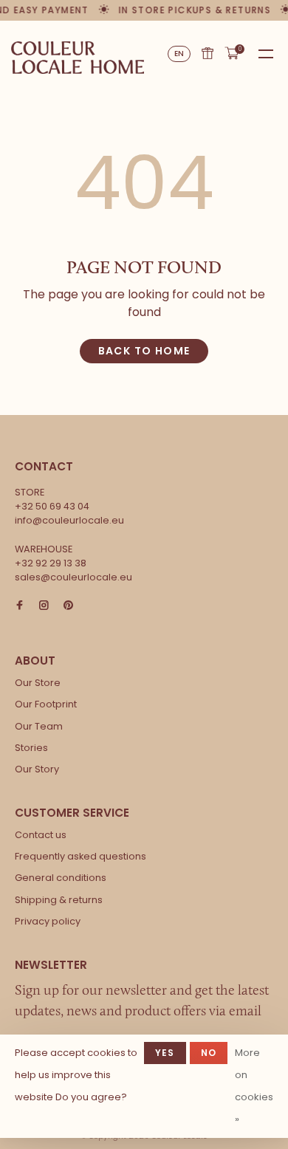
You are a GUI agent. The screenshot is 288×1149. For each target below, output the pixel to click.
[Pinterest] (68, 606)
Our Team (39, 726)
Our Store (38, 682)
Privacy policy (47, 921)
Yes (165, 1052)
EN (179, 53)
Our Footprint (46, 704)
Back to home (144, 350)
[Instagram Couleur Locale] (44, 606)
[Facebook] (19, 606)
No (208, 1052)
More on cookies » (254, 1086)
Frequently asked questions (80, 856)
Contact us (40, 835)
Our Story (37, 769)
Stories (31, 747)
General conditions (60, 877)
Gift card (207, 53)
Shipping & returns (59, 900)
